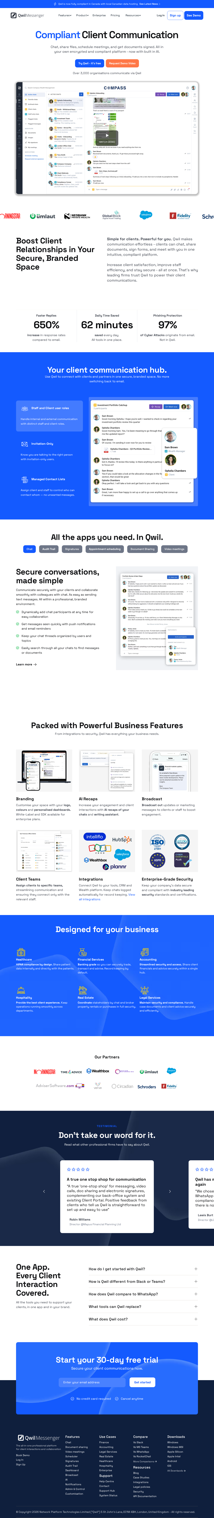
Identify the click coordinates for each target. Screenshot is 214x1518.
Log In (19, 1459)
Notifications (73, 1484)
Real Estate (106, 1456)
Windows (172, 1442)
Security (138, 1491)
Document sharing (76, 1447)
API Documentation (144, 1496)
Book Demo (23, 1455)
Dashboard (72, 1470)
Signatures (72, 1461)
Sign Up (20, 1464)
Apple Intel (174, 1456)
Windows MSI (175, 1447)
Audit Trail (71, 1465)
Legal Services (108, 1451)
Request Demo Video (122, 63)
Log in (161, 15)
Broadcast (71, 1475)
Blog (136, 1472)
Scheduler (71, 1456)
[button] (65, 15)
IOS (169, 1465)
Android (172, 1461)
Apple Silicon (175, 1451)
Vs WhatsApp (141, 1451)
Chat (68, 1442)
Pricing (115, 15)
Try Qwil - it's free (89, 63)
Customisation (74, 1493)
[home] (27, 15)
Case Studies (141, 1477)
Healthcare (106, 1461)
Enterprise (99, 15)
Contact (104, 1486)
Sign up (175, 15)
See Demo (194, 15)
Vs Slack (138, 1442)
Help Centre (106, 1481)
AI (66, 1479)
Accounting (106, 1447)
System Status (108, 1495)
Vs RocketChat (142, 1456)
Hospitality (106, 1465)
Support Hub (107, 1490)
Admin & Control (75, 1489)
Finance (104, 1442)
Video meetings (74, 1451)
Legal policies (141, 1486)
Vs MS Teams (141, 1447)
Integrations (140, 1482)
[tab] (49, 416)
